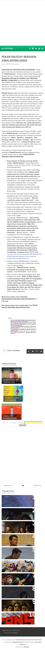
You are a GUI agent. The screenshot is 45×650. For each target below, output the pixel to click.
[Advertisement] (22, 22)
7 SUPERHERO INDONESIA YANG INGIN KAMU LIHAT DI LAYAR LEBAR (17, 565)
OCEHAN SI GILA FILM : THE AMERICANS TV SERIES (14, 616)
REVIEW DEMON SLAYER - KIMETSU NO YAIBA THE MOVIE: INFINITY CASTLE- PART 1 (16, 578)
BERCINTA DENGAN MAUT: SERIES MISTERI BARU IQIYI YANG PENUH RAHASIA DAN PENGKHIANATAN (17, 604)
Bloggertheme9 (18, 642)
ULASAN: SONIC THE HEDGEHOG (17, 550)
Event (9, 350)
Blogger (15, 633)
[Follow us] (32, 48)
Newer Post (8, 485)
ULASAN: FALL (9, 589)
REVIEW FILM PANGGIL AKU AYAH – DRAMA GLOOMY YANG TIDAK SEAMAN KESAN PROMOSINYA (17, 539)
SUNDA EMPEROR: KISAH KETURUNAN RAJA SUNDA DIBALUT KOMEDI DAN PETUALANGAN (14, 514)
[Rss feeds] (42, 48)
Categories (8, 48)
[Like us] (30, 48)
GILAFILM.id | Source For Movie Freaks (29, 640)
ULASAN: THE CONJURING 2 (15, 524)
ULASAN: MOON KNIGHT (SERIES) (17, 498)
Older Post (37, 485)
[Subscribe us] (39, 48)
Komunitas (15, 64)
